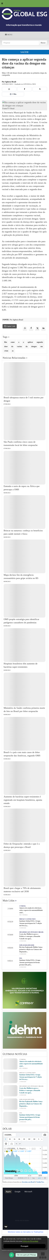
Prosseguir (24, 1246)
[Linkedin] (43, 328)
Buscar (43, 43)
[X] (40, 89)
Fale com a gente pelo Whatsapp (26, 1255)
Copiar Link (10, 326)
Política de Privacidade (30, 1241)
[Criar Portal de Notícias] (42, 1255)
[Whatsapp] (9, 89)
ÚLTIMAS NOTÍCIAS (15, 1054)
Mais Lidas (10, 900)
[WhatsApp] (11, 1254)
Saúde (24, 52)
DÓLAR (7, 1128)
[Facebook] (24, 89)
